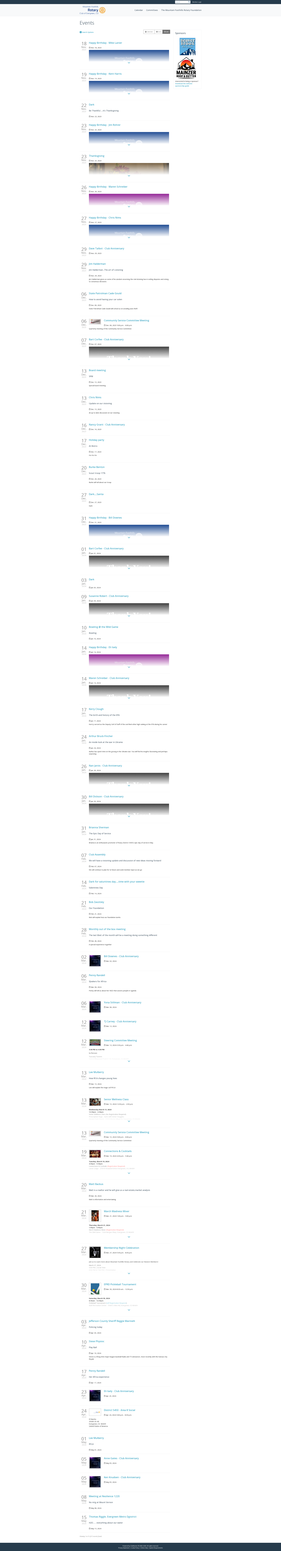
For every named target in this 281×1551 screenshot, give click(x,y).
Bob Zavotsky (96, 902)
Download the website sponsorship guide (183, 84)
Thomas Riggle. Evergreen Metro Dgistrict (112, 1516)
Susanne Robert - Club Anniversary (109, 596)
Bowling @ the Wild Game (103, 626)
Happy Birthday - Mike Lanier (105, 42)
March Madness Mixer (116, 1211)
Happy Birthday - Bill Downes (105, 517)
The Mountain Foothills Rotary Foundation (181, 10)
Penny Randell (97, 975)
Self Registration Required (116, 1303)
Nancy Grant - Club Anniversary (107, 424)
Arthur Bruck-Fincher (101, 736)
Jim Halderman (97, 263)
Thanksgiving (96, 155)
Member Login (196, 2)
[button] (88, 32)
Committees (152, 10)
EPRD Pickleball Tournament (120, 1284)
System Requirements (156, 1548)
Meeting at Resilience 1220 (104, 1496)
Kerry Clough (96, 709)
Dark (91, 104)
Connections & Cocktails (118, 1151)
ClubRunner (134, 1546)
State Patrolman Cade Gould (105, 293)
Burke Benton (97, 467)
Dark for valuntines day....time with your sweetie (116, 881)
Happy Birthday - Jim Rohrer (105, 124)
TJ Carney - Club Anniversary (120, 1021)
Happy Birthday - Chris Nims (105, 217)
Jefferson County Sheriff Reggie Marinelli (112, 1321)
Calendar (139, 10)
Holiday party (96, 439)
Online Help (144, 1548)
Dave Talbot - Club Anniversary (106, 248)
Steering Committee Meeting (120, 1040)
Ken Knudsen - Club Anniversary (122, 1477)
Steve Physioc (96, 1341)
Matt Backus (96, 1184)
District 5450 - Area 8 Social (119, 1410)
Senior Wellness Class (116, 1099)
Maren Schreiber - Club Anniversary (109, 678)
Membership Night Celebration (121, 1247)
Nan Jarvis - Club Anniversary (105, 765)
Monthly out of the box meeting (107, 929)
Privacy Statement (123, 1548)
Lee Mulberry (96, 1072)
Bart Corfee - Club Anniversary (106, 339)
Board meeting (97, 370)
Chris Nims (95, 397)
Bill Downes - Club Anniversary (121, 956)
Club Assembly (97, 854)
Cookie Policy (135, 1548)
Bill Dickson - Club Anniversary (106, 796)
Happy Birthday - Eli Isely (103, 647)
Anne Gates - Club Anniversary (121, 1458)
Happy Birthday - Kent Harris (105, 73)
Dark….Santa (96, 494)
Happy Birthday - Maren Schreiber (108, 186)
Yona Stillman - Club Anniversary (122, 1002)
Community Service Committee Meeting (126, 320)
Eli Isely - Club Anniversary (119, 1391)
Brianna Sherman (99, 827)
